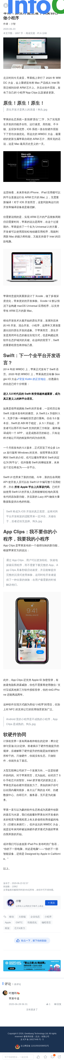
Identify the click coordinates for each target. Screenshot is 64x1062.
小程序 (48, 916)
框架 (7, 928)
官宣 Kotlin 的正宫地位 (32, 379)
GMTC (19, 922)
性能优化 (32, 922)
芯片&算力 (19, 928)
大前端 (22, 916)
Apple (8, 922)
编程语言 (46, 922)
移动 (11, 916)
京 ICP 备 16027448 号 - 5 (32, 1039)
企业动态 (35, 916)
